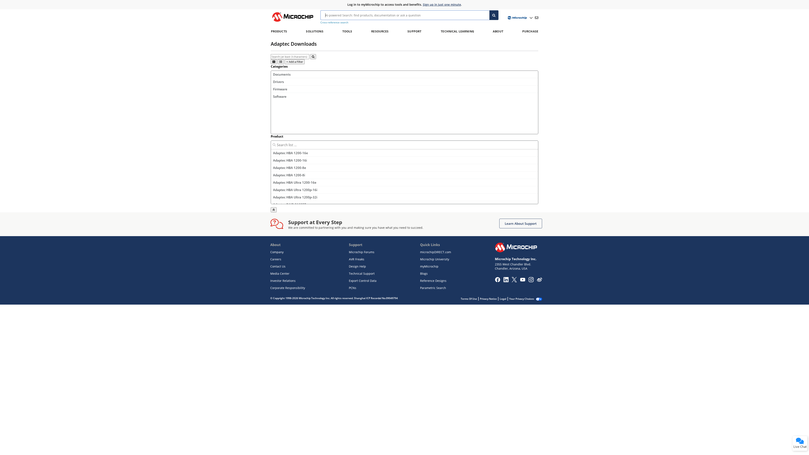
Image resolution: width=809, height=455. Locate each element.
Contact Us (277, 266)
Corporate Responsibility (287, 288)
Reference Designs (433, 281)
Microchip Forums (361, 252)
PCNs (352, 288)
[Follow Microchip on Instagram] (531, 281)
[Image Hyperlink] (293, 22)
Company (277, 252)
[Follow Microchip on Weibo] (539, 280)
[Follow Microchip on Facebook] (497, 281)
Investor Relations (283, 281)
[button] (520, 223)
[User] (519, 18)
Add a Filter (295, 62)
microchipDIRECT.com (435, 252)
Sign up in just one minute (442, 5)
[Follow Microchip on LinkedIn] (506, 281)
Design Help (357, 266)
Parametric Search (433, 288)
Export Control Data (362, 281)
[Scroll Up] (274, 209)
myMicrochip (429, 266)
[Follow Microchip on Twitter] (514, 281)
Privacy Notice (488, 299)
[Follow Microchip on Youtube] (522, 280)
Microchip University (434, 259)
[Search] (493, 15)
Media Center (279, 274)
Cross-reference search (334, 22)
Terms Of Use (469, 299)
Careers (275, 259)
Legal (503, 299)
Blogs (424, 274)
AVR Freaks (356, 259)
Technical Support (362, 274)
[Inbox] (536, 17)
